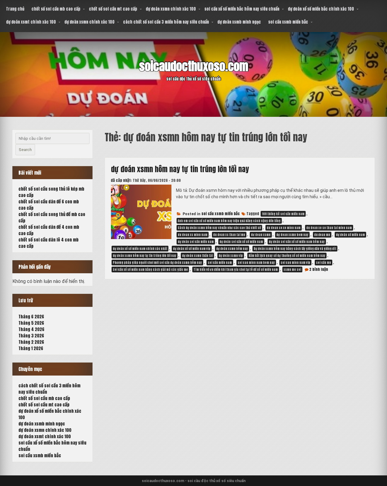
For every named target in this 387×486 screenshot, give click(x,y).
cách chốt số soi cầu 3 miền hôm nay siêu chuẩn (166, 22)
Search (25, 149)
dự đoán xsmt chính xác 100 (31, 22)
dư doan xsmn (261, 234)
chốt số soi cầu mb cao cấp (55, 9)
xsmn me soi (292, 269)
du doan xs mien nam (192, 234)
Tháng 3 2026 (31, 336)
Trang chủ (15, 9)
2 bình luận (318, 269)
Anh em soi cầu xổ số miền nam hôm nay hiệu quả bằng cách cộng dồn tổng (229, 220)
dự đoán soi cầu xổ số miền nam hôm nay (297, 241)
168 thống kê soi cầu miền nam (283, 214)
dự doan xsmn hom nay (292, 234)
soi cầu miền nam (220, 262)
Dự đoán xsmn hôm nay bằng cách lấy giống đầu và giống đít (295, 248)
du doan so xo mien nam (284, 227)
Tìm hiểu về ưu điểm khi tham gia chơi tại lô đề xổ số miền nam (236, 269)
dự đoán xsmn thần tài (197, 255)
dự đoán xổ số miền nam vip (191, 248)
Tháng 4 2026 (31, 329)
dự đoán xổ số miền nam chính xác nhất (140, 248)
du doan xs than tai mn (229, 234)
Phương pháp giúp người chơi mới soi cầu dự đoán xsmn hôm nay (157, 262)
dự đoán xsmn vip (231, 255)
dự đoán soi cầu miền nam (196, 241)
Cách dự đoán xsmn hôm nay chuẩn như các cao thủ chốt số (219, 227)
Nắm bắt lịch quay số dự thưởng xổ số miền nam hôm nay (287, 255)
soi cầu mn (323, 262)
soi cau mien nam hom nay (256, 262)
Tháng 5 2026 (31, 323)
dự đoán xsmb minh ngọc (239, 22)
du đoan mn (322, 234)
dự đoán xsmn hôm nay (232, 248)
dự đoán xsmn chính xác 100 (171, 9)
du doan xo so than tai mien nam (329, 227)
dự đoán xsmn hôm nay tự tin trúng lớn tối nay (180, 169)
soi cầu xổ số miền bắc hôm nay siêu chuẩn (241, 9)
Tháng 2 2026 (31, 342)
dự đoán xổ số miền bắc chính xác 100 (321, 9)
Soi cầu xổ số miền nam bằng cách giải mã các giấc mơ (150, 269)
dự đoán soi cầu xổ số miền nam (241, 241)
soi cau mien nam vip (295, 262)
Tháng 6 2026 (31, 317)
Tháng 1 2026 (30, 348)
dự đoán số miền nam (350, 234)
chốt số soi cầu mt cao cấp (113, 9)
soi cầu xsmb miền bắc (288, 22)
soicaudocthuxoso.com (193, 66)
